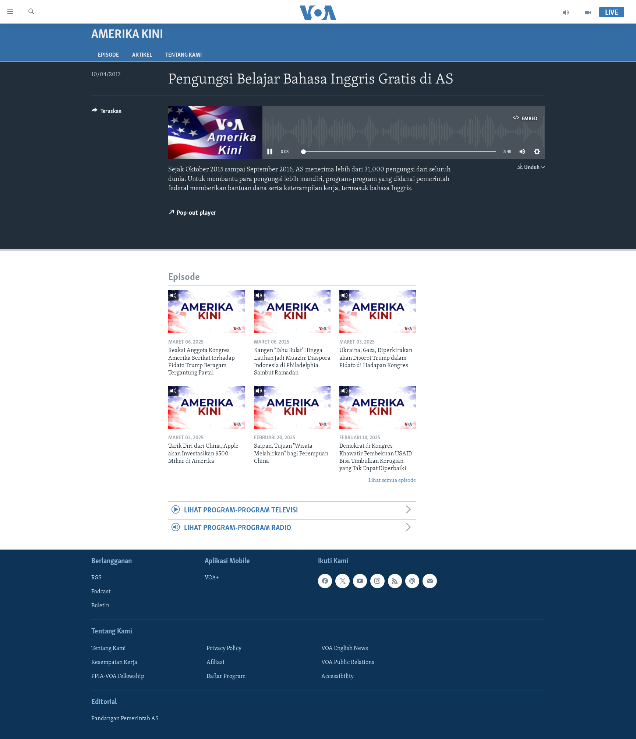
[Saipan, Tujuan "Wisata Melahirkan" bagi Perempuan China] (292, 407)
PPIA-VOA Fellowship (117, 676)
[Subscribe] (430, 581)
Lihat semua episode (392, 480)
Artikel (142, 55)
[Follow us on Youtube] (360, 581)
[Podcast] (412, 581)
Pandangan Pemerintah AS (125, 719)
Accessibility (337, 676)
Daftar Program (225, 676)
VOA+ (212, 578)
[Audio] (566, 12)
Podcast (100, 592)
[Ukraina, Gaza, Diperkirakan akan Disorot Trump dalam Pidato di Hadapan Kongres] (377, 311)
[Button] (106, 113)
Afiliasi (215, 662)
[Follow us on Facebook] (325, 581)
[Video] (588, 12)
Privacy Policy (223, 648)
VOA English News (344, 648)
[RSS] (395, 581)
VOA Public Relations (347, 662)
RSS (96, 578)
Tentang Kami (183, 55)
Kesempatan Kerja (114, 662)
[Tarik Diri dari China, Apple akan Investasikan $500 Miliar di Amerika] (206, 407)
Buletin (100, 606)
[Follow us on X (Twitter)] (342, 581)
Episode (108, 55)
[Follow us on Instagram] (377, 581)
